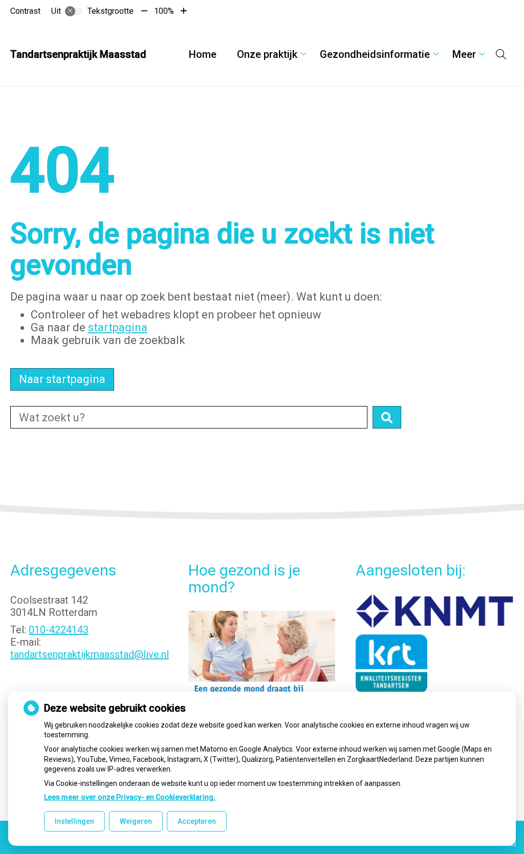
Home (202, 54)
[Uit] (73, 11)
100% (164, 11)
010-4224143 (59, 630)
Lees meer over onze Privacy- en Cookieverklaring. (129, 797)
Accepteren (197, 821)
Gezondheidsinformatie (375, 54)
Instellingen (74, 821)
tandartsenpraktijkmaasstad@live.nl (89, 654)
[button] (387, 417)
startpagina (117, 327)
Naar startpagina (62, 379)
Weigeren (136, 821)
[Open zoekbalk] (501, 54)
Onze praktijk (267, 54)
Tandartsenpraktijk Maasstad (78, 54)
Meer (464, 54)
